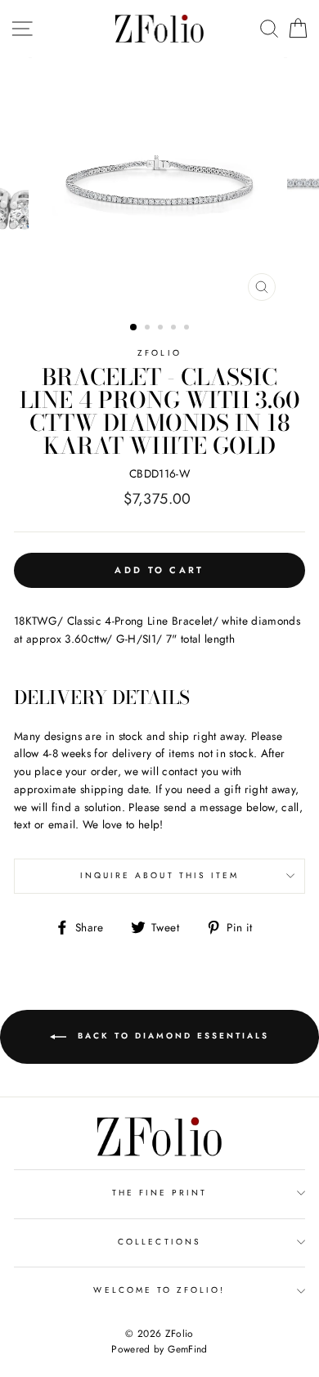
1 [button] (134, 328)
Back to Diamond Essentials (171, 1036)
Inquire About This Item (159, 875)
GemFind (187, 1349)
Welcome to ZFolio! (159, 1290)
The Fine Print (160, 1192)
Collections (159, 1242)
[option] (159, 183)
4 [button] (175, 329)
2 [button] (149, 329)
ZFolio (159, 353)
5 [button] (188, 329)
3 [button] (162, 329)
